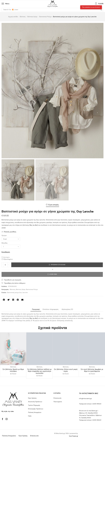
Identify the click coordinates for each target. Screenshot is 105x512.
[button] (5, 3)
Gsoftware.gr (73, 436)
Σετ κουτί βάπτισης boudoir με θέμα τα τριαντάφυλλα (92, 370)
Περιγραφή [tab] (36, 309)
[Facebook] (2, 419)
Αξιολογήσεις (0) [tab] (67, 309)
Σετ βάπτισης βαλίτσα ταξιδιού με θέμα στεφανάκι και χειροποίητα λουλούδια (39, 371)
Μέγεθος (4, 243)
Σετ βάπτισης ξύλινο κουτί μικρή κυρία (65, 370)
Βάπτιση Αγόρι (32, 17)
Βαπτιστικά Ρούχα (45, 17)
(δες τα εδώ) (33, 225)
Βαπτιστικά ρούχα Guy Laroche (17, 292)
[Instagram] (7, 419)
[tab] (35, 309)
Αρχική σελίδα (13, 17)
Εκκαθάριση (6, 252)
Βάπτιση (22, 17)
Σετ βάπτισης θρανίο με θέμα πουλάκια (13, 370)
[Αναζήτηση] (101, 9)
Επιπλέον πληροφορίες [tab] (51, 309)
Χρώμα (4, 235)
